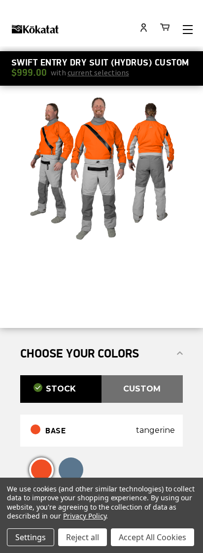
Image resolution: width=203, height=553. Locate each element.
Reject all (82, 537)
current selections (98, 72)
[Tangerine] (41, 470)
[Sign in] (144, 28)
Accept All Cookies (152, 537)
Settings (30, 537)
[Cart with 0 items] (165, 28)
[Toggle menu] (187, 29)
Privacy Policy (84, 515)
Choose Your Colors (79, 353)
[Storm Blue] (71, 470)
